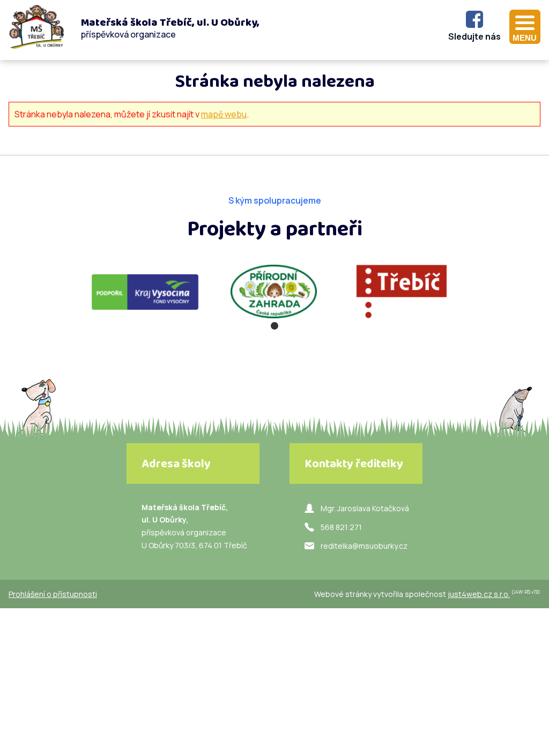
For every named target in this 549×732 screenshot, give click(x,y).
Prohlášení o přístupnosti (53, 594)
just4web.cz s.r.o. (479, 594)
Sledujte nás (474, 36)
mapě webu (224, 114)
